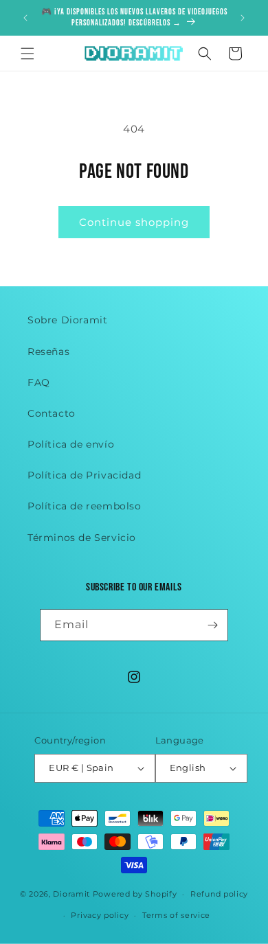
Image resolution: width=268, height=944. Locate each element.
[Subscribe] (212, 625)
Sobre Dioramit (67, 320)
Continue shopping (134, 222)
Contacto (51, 413)
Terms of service (176, 915)
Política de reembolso (84, 506)
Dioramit (71, 894)
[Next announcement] (242, 18)
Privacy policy (100, 915)
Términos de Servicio (81, 537)
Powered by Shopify (135, 894)
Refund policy (219, 894)
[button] (27, 53)
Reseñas (48, 351)
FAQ (38, 382)
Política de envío (70, 444)
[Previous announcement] (25, 18)
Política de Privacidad (84, 475)
